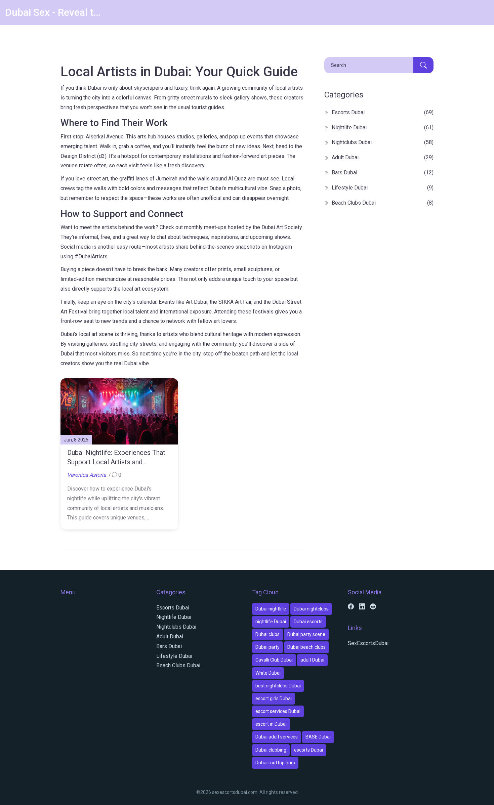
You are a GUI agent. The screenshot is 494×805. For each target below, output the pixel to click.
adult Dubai (312, 660)
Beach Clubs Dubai (383, 203)
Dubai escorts (308, 621)
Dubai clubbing (270, 750)
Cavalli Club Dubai (274, 660)
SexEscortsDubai (368, 643)
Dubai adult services (276, 736)
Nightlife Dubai (383, 127)
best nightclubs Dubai (278, 685)
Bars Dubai (383, 172)
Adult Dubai (383, 157)
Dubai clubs (267, 634)
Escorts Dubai (383, 112)
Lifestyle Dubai (383, 187)
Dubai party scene (306, 634)
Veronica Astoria (86, 475)
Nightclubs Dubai (383, 142)
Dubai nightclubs (311, 608)
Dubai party (267, 647)
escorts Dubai (308, 750)
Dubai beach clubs (306, 647)
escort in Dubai (271, 724)
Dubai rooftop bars (275, 762)
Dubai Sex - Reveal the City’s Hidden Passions (55, 12)
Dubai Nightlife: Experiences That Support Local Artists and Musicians (116, 458)
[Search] (423, 65)
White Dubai (268, 673)
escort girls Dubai (273, 698)
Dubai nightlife (270, 608)
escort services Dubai (277, 711)
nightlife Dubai (270, 621)
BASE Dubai (318, 736)
